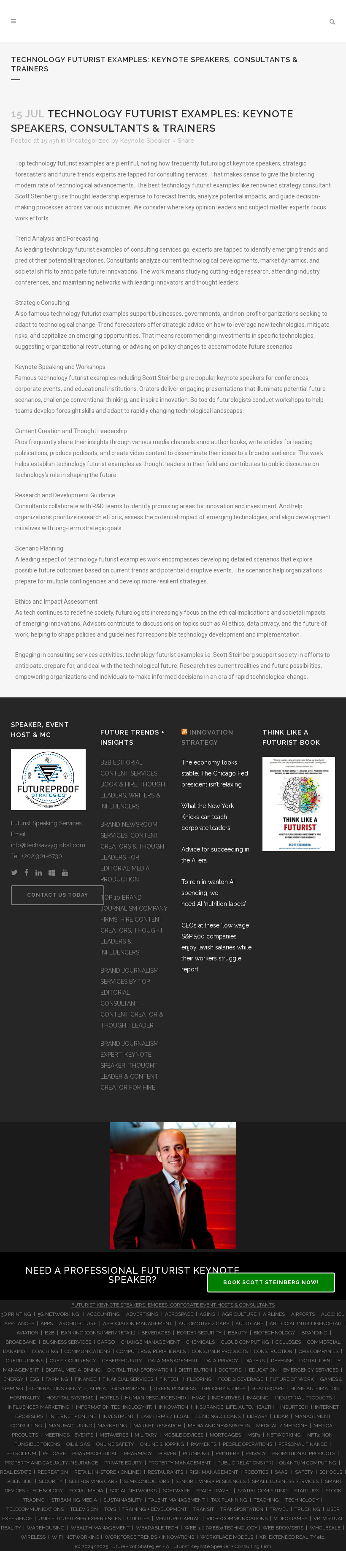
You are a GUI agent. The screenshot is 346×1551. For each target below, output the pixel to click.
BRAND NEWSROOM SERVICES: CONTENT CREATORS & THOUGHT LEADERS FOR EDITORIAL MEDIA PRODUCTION (134, 852)
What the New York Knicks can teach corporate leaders (207, 817)
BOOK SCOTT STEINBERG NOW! (271, 1282)
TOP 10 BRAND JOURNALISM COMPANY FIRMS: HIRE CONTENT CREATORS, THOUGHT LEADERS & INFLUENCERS (133, 925)
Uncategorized (88, 140)
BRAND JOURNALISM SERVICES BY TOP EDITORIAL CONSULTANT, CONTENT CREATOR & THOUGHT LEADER (131, 998)
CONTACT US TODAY (57, 895)
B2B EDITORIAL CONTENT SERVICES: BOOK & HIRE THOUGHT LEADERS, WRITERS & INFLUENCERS (134, 784)
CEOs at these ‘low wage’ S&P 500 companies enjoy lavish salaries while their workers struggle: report (216, 947)
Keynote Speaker (145, 140)
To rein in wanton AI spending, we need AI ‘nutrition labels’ (213, 893)
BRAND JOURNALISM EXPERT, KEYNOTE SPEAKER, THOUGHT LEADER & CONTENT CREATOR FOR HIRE (129, 1065)
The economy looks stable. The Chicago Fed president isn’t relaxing (214, 773)
